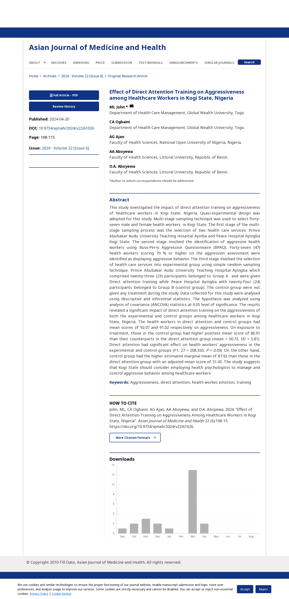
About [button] (35, 62)
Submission (121, 62)
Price (100, 62)
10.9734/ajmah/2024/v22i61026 (66, 128)
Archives (58, 62)
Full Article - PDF (65, 95)
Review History (64, 106)
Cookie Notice (61, 594)
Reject (263, 589)
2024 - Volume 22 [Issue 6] (82, 76)
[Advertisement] (144, 12)
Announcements (183, 62)
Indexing (81, 62)
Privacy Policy (39, 594)
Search (249, 62)
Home (33, 76)
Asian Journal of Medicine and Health (97, 47)
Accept (245, 589)
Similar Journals (219, 62)
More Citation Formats (133, 438)
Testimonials (151, 62)
